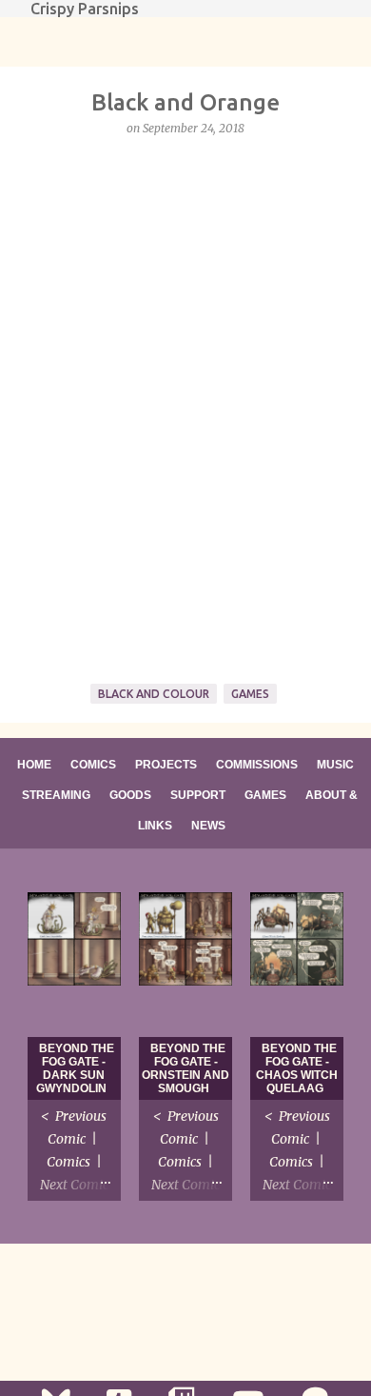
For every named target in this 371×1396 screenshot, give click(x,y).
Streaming (56, 795)
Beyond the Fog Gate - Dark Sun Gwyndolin (75, 1068)
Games (250, 694)
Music (335, 764)
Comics (93, 764)
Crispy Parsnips (84, 8)
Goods (130, 795)
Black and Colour (153, 694)
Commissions (257, 764)
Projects (166, 764)
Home (34, 764)
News (208, 825)
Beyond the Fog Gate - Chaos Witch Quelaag (297, 1068)
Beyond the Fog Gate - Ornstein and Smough (185, 1068)
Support (197, 795)
